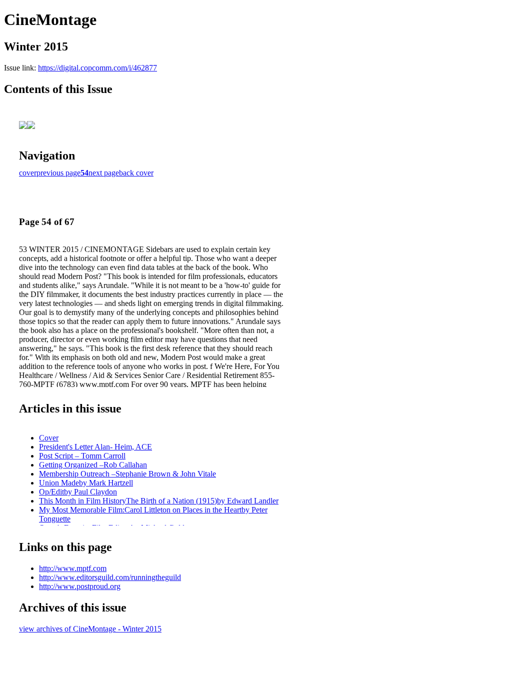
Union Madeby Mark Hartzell (86, 482)
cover (27, 172)
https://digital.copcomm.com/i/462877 (97, 68)
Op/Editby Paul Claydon (78, 492)
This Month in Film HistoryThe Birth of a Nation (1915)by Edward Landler (158, 500)
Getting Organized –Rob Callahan (93, 464)
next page (103, 172)
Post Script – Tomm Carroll (82, 456)
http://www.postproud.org (79, 586)
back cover (136, 172)
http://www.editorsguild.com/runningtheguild (110, 577)
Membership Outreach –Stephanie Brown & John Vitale (127, 474)
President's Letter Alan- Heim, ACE (95, 446)
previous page (58, 172)
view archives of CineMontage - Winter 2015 (90, 628)
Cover (48, 438)
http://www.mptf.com (72, 568)
